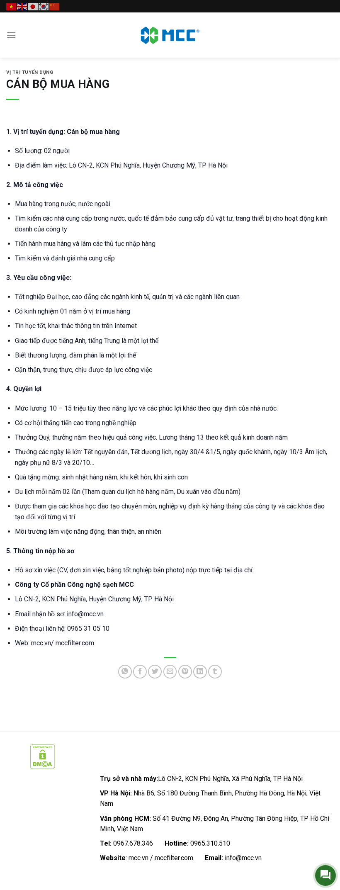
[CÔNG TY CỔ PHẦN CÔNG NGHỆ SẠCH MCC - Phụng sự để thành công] (170, 35)
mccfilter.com (174, 858)
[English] (22, 6)
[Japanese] (33, 6)
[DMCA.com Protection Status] (42, 756)
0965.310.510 (210, 843)
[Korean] (44, 6)
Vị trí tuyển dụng (29, 72)
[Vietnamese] (11, 6)
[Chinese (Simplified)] (54, 6)
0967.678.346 (133, 843)
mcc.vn (138, 858)
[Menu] (11, 35)
